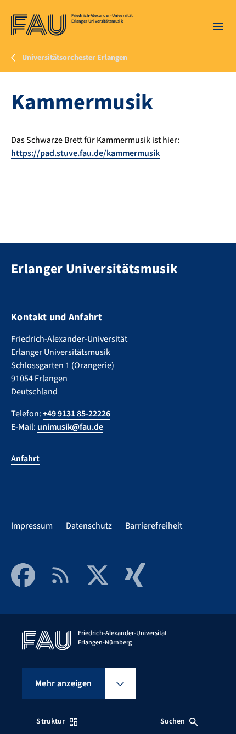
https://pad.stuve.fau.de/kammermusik (85, 153)
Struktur (50, 721)
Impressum (32, 526)
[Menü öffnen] (218, 26)
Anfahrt (25, 459)
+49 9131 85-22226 (76, 414)
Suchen (173, 721)
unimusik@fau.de (70, 427)
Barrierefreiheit (153, 526)
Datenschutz (89, 526)
